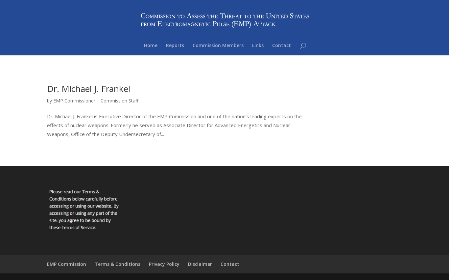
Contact (281, 45)
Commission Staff (119, 101)
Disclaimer (200, 264)
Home (150, 45)
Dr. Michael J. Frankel (88, 89)
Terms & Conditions (117, 264)
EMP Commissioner (74, 101)
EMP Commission (66, 264)
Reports (175, 45)
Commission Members (218, 45)
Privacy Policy (164, 264)
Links (258, 45)
